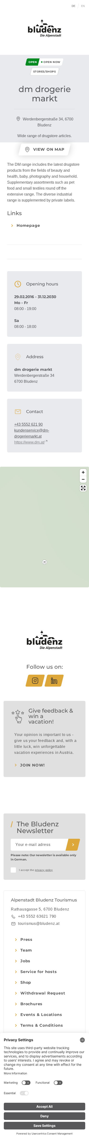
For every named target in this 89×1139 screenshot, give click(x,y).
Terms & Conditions (41, 1025)
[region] (44, 562)
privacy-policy (44, 870)
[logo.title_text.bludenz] (44, 28)
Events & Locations (41, 1014)
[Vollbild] (83, 488)
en (83, 6)
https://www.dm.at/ (29, 442)
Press (26, 939)
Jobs (25, 961)
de (73, 6)
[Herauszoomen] (83, 479)
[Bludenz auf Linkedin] (54, 681)
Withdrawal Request (42, 993)
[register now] (73, 845)
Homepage (28, 225)
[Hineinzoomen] (83, 472)
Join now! (32, 765)
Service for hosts (38, 971)
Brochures (31, 1004)
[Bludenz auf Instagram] (35, 681)
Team (26, 950)
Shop (25, 982)
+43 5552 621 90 (28, 424)
